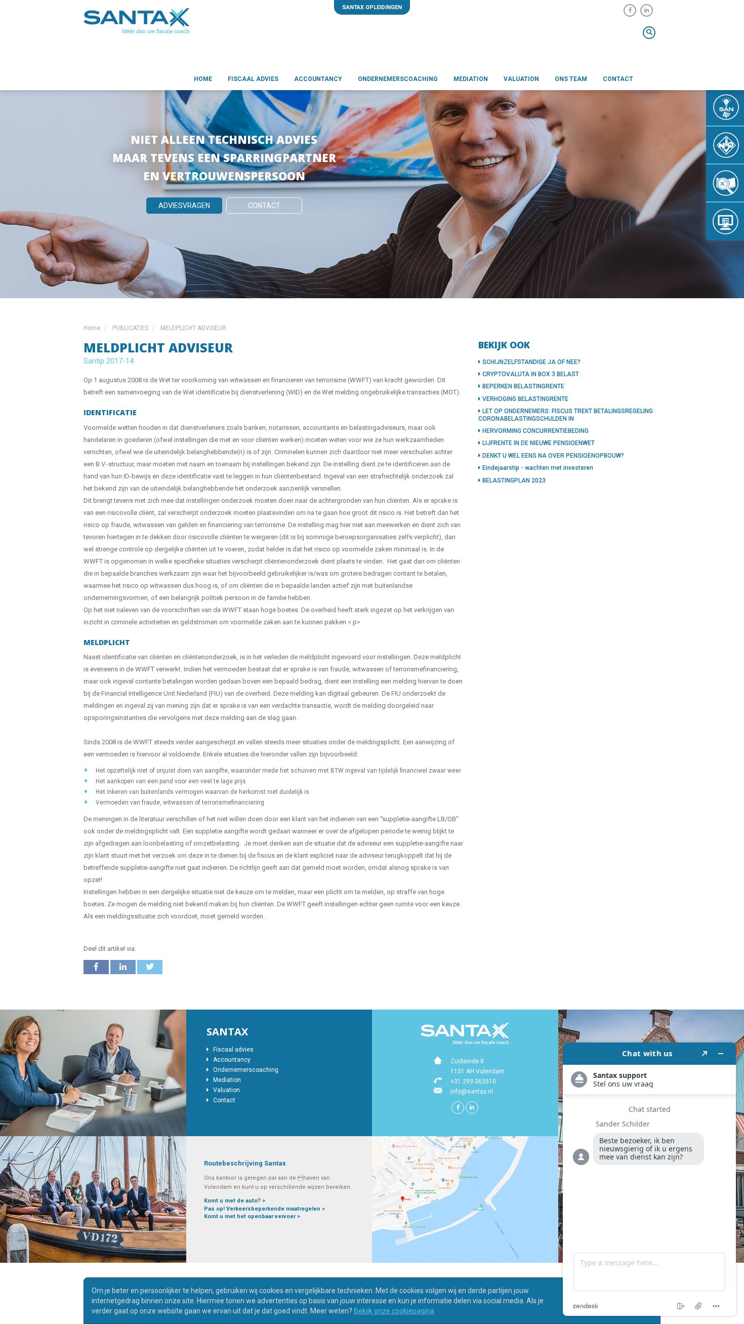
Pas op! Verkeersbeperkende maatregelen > (264, 1209)
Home (203, 79)
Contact (618, 79)
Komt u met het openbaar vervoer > (252, 1216)
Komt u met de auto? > (234, 1200)
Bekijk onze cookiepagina (394, 1311)
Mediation (470, 79)
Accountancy (318, 79)
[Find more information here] (649, 1179)
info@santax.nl (471, 1091)
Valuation (521, 79)
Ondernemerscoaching (398, 79)
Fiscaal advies (253, 79)
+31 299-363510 (473, 1081)
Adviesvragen (184, 206)
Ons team (571, 79)
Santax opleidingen (372, 7)
